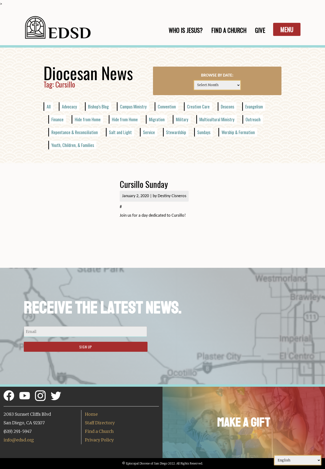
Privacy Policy (99, 440)
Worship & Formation (238, 132)
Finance (57, 119)
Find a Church (99, 431)
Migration (157, 119)
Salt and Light (120, 132)
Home (91, 414)
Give (260, 30)
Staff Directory (100, 422)
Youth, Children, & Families (72, 145)
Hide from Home (88, 119)
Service (149, 132)
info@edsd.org (19, 440)
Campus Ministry (133, 106)
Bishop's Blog (98, 106)
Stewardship (176, 132)
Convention (167, 106)
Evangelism (254, 106)
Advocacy (69, 106)
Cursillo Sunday (144, 184)
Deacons (227, 106)
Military (182, 119)
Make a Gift (243, 422)
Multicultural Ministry (216, 119)
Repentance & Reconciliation (74, 132)
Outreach (253, 119)
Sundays (203, 132)
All (49, 106)
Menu (286, 29)
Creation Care (198, 106)
